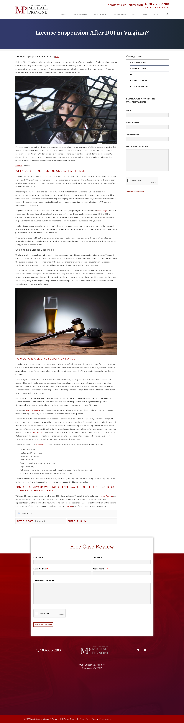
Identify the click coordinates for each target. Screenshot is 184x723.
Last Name (98, 557)
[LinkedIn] (85, 521)
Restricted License (140, 87)
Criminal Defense (80, 14)
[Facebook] (77, 521)
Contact (156, 14)
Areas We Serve (100, 14)
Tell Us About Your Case (137, 147)
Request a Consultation (125, 5)
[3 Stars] (40, 521)
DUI (57, 57)
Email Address (133, 122)
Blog (145, 14)
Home (64, 14)
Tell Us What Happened (45, 580)
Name (129, 110)
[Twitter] (81, 521)
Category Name (138, 62)
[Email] (89, 521)
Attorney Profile (119, 14)
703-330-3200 (158, 4)
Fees (134, 14)
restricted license (32, 410)
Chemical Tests (138, 68)
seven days (102, 211)
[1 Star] (35, 521)
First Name (39, 557)
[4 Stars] (42, 521)
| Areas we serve (105, 719)
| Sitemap (94, 719)
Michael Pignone (105, 496)
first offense (37, 432)
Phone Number (133, 134)
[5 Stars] (44, 521)
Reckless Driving (139, 81)
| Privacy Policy (84, 719)
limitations (40, 444)
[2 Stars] (38, 521)
